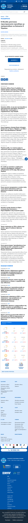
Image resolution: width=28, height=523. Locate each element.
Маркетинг (9, 497)
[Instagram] (7, 445)
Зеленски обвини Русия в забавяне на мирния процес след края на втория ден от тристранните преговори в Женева (13, 89)
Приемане (7, 520)
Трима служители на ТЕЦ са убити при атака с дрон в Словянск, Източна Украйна (12, 228)
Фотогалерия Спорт (19, 427)
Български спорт (18, 412)
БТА (8, 476)
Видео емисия (4, 437)
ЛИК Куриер (3, 415)
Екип (8, 503)
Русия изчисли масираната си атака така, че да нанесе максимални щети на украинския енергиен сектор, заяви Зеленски (14, 189)
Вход (25, 6)
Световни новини (18, 384)
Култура (2, 410)
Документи (9, 487)
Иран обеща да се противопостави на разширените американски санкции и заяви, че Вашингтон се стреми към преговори (12, 290)
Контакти (9, 504)
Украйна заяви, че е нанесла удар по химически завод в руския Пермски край (13, 148)
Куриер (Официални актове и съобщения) (7, 391)
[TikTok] (24, 445)
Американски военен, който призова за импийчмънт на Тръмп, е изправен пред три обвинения (13, 281)
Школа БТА (9, 490)
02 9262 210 (15, 450)
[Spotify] (6, 447)
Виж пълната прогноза (8, 371)
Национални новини (5, 384)
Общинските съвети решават (5, 389)
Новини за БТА (10, 481)
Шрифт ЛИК (10, 496)
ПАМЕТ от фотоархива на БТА (20, 430)
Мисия (8, 483)
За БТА (8, 478)
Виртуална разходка (11, 480)
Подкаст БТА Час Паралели (6, 439)
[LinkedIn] (21, 445)
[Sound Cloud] (14, 447)
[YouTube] (14, 445)
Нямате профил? (24, 8)
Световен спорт (18, 410)
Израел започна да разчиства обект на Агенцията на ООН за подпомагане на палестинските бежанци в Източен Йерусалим (13, 317)
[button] (16, 1)
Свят (7, 16)
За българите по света (6, 424)
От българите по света (6, 422)
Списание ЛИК (10, 501)
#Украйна (3, 42)
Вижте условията (14, 70)
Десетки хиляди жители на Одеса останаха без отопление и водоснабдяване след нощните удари (12, 209)
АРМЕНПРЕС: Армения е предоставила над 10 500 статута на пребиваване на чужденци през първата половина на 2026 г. (14, 308)
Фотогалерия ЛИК (19, 426)
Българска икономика (19, 402)
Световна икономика (19, 400)
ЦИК (2, 393)
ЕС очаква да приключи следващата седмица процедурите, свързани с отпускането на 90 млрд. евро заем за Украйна (13, 169)
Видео (2, 434)
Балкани (3, 397)
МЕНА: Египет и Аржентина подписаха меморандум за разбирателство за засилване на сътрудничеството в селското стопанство (12, 273)
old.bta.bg (9, 508)
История (9, 485)
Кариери (9, 488)
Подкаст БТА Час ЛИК (5, 440)
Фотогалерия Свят (19, 424)
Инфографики (18, 434)
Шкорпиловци (10, 492)
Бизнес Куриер (18, 404)
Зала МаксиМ (10, 499)
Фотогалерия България (20, 422)
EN (19, 1)
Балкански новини (4, 400)
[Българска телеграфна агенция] (3, 460)
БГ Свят (2, 419)
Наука (2, 412)
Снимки (17, 419)
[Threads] (10, 445)
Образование (3, 414)
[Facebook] (3, 445)
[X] (17, 445)
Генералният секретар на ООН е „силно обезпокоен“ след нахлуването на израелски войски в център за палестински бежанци (13, 299)
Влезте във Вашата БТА (14, 65)
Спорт (16, 407)
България (3, 381)
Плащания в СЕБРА (11, 506)
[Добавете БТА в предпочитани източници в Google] (22, 447)
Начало (2, 16)
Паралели (17, 386)
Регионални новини (5, 386)
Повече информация (18, 520)
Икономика (18, 397)
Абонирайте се (14, 60)
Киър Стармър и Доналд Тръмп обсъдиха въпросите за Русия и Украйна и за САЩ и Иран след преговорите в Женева (13, 129)
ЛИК (2, 407)
